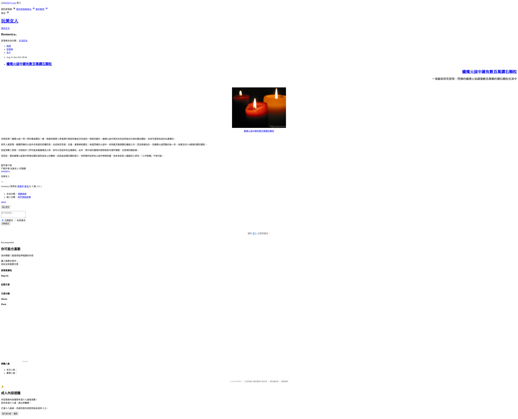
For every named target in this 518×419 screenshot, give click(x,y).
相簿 (8, 46)
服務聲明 (284, 381)
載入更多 (5, 207)
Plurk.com (25, 361)
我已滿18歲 (6, 414)
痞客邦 (20, 186)
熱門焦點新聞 (24, 197)
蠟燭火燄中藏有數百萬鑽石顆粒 (29, 64)
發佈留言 (5, 224)
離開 (15, 414)
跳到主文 (5, 28)
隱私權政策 (274, 381)
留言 (26, 186)
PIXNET (239, 381)
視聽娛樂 (22, 194)
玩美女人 (9, 20)
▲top (3, 202)
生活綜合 (23, 41)
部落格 (9, 49)
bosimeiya (5, 171)
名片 (8, 52)
